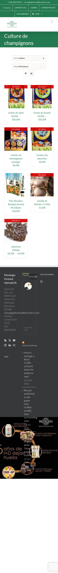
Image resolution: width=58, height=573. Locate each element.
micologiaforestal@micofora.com (37, 2)
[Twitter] (10, 340)
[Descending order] (43, 58)
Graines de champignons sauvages (16, 159)
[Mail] (14, 345)
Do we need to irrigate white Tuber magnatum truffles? (29, 445)
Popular (25, 275)
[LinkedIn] (10, 345)
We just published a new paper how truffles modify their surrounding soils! (29, 406)
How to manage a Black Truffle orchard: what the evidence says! (29, 364)
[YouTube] (14, 340)
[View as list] (31, 73)
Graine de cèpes (16, 112)
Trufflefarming (29, 345)
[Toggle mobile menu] (52, 21)
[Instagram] (5, 345)
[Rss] (5, 340)
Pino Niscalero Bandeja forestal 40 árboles (16, 204)
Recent (32, 276)
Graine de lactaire (42, 112)
